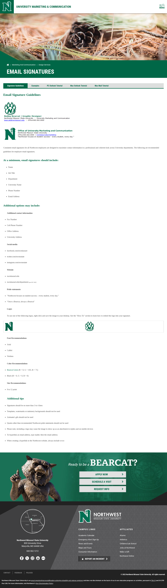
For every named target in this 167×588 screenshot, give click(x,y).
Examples (35, 85)
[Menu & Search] (162, 6)
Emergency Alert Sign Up (88, 539)
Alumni (123, 535)
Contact (7, 573)
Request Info (101, 489)
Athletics (123, 539)
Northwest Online (127, 556)
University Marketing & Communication (43, 7)
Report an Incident (94, 558)
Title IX (153, 580)
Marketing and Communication (24, 65)
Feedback (18, 573)
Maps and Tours (85, 547)
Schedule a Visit (101, 481)
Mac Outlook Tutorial (78, 85)
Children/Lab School (128, 543)
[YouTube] (38, 559)
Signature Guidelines (15, 85)
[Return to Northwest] (7, 6)
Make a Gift (124, 551)
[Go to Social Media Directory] (43, 559)
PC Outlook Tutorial (54, 85)
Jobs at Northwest (127, 547)
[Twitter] (27, 559)
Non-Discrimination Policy (44, 583)
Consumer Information (87, 551)
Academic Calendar (86, 535)
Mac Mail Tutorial (102, 85)
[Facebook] (22, 559)
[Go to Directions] (32, 535)
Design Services (44, 65)
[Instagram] (32, 559)
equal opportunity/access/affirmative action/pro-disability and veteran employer (57, 580)
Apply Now (101, 474)
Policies (29, 573)
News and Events (85, 543)
